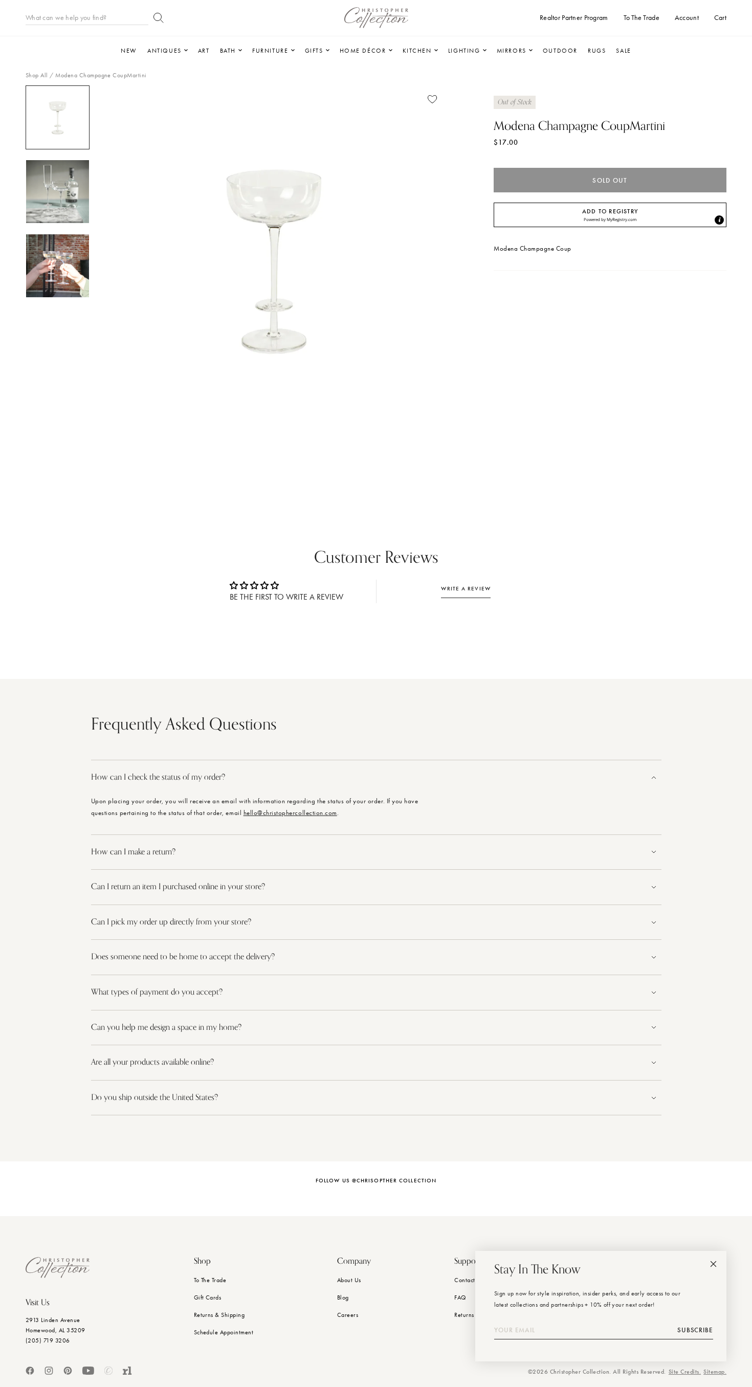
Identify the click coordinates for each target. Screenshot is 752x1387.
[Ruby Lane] (127, 1371)
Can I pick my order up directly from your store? (171, 922)
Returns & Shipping (219, 1314)
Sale (623, 50)
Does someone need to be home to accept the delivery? (183, 956)
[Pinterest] (67, 1371)
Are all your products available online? (153, 1062)
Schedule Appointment (224, 1332)
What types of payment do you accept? (157, 992)
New (129, 50)
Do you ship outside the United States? (155, 1097)
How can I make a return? (133, 851)
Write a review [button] (465, 588)
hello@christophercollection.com (290, 813)
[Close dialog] (713, 1264)
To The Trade (210, 1280)
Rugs (597, 50)
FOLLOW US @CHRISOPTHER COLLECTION (376, 1180)
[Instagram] (49, 1371)
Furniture (270, 50)
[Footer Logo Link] (58, 1267)
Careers (347, 1314)
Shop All (37, 75)
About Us (349, 1280)
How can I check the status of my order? (158, 777)
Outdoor (560, 50)
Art (204, 50)
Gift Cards (208, 1297)
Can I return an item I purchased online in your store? (179, 886)
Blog (343, 1297)
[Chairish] (108, 1371)
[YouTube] (88, 1371)
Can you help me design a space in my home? (167, 1027)
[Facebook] (30, 1371)
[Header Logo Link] (376, 17)
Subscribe (695, 1330)
